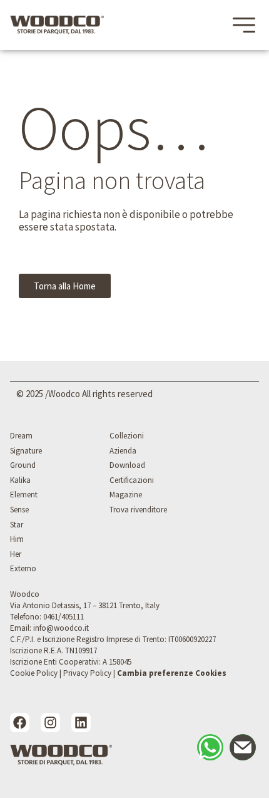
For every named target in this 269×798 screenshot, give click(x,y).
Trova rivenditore (138, 509)
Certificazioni (131, 480)
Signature (26, 450)
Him (17, 539)
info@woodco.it (61, 628)
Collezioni (126, 435)
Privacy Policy (87, 673)
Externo (23, 568)
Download (127, 465)
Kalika (20, 480)
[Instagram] (50, 722)
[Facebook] (19, 722)
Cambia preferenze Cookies (171, 673)
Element (24, 494)
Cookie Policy (34, 673)
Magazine (125, 494)
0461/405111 (63, 616)
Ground (23, 465)
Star (16, 524)
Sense (19, 509)
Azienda (122, 450)
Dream (21, 435)
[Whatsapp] (210, 747)
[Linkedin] (81, 722)
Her (15, 554)
